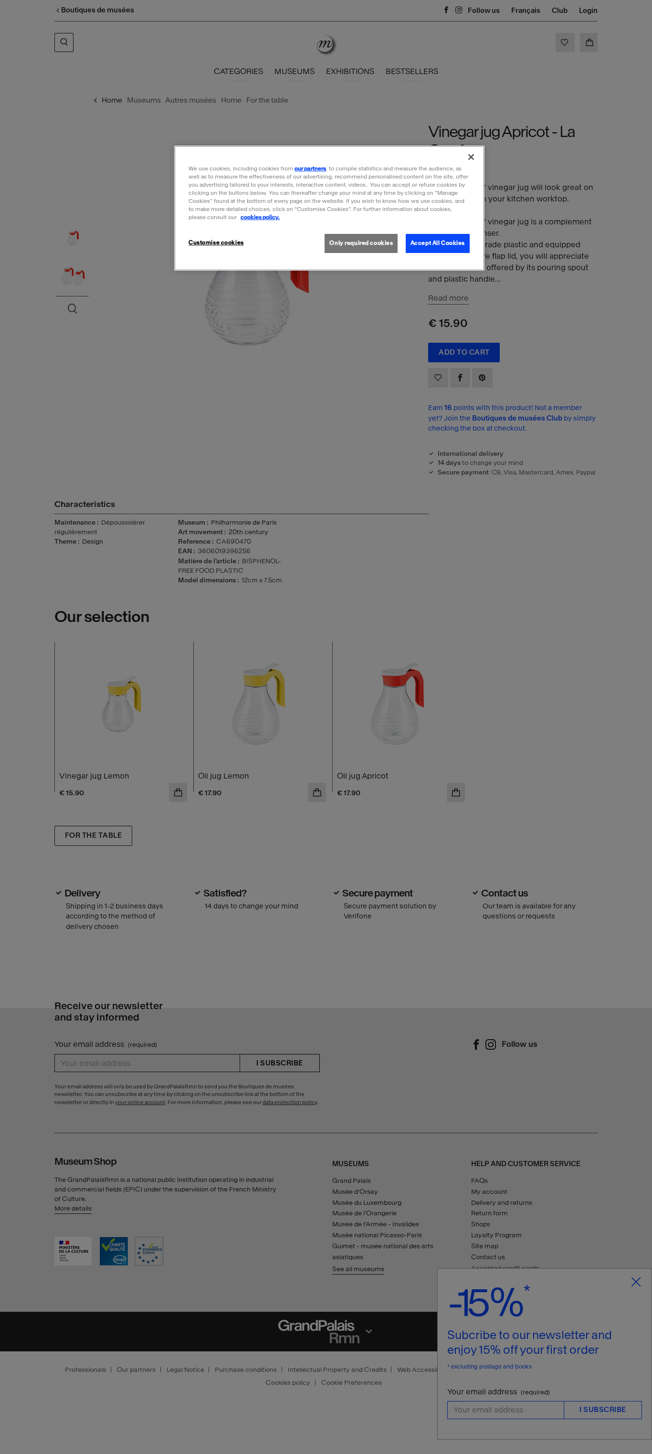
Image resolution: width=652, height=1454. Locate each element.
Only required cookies (361, 243)
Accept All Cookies (437, 243)
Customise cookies (216, 242)
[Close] (471, 157)
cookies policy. (260, 217)
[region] (329, 208)
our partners (310, 168)
